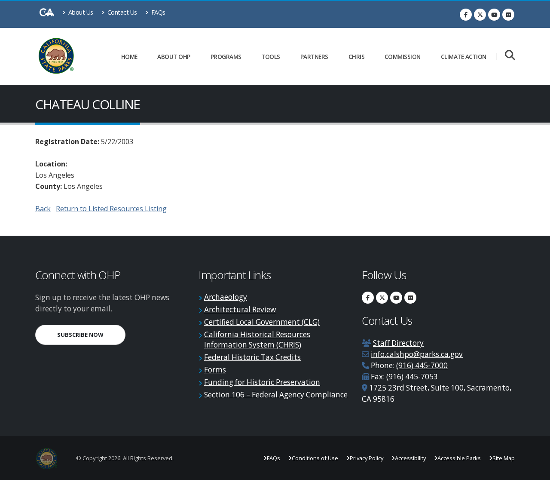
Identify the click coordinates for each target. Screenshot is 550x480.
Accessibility (410, 458)
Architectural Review (240, 309)
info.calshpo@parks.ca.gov (417, 354)
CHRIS (356, 56)
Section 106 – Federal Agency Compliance (276, 395)
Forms (215, 370)
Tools (270, 56)
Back (43, 208)
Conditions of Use (315, 458)
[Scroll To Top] (535, 470)
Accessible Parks (459, 458)
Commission (403, 56)
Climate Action (463, 56)
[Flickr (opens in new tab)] (508, 15)
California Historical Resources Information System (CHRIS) (257, 339)
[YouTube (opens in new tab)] (494, 15)
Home (129, 56)
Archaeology (225, 297)
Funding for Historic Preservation (262, 382)
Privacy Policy (366, 458)
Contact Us (121, 12)
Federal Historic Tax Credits (252, 357)
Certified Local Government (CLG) (262, 322)
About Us (80, 12)
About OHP (173, 56)
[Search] (510, 56)
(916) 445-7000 (422, 365)
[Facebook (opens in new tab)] (466, 15)
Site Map (503, 458)
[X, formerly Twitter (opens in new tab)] (480, 15)
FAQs (157, 12)
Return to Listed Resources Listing (111, 208)
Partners (314, 56)
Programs (226, 56)
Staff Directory (398, 343)
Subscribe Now (91, 334)
